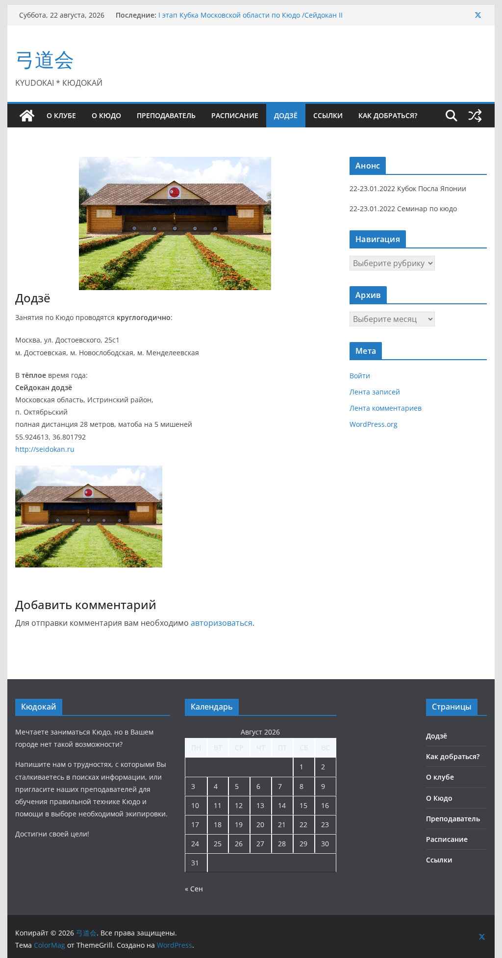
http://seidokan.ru (45, 449)
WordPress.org (374, 424)
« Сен (194, 888)
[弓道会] (27, 115)
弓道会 (44, 59)
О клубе (61, 115)
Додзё (286, 115)
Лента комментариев (386, 408)
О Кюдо (106, 115)
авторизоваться (221, 622)
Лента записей (375, 391)
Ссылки (328, 115)
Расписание (234, 115)
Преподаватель (166, 115)
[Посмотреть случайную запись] (475, 115)
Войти (360, 375)
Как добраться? (387, 115)
